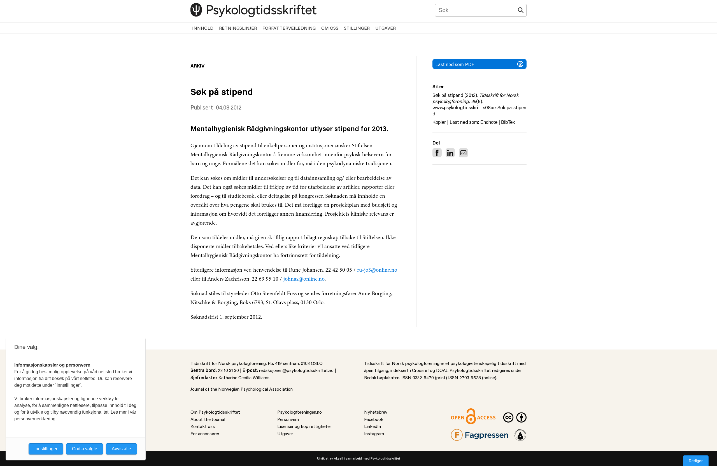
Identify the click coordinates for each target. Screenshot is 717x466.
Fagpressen (462, 432)
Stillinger (357, 28)
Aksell (338, 458)
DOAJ (442, 370)
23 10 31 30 (228, 370)
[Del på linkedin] (450, 152)
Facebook (373, 419)
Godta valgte (84, 448)
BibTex (508, 122)
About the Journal (207, 419)
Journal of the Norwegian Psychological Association (241, 389)
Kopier (439, 122)
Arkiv (197, 65)
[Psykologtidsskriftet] (253, 10)
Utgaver (385, 28)
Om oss (329, 28)
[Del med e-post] (463, 152)
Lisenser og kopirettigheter (304, 426)
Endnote (488, 122)
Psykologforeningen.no (299, 412)
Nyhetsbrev (375, 412)
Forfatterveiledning (289, 28)
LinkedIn (372, 426)
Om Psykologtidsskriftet (215, 412)
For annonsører (204, 433)
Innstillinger (45, 448)
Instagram (374, 433)
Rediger (696, 460)
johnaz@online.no (304, 279)
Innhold (202, 28)
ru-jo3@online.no (377, 270)
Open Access (464, 412)
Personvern (288, 419)
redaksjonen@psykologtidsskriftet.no (296, 370)
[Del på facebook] (437, 152)
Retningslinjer (238, 28)
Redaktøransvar (520, 432)
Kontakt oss (202, 426)
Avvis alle (121, 448)
